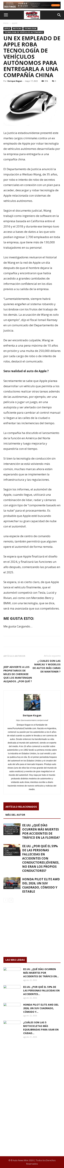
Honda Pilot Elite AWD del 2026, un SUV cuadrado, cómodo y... (41, 1008)
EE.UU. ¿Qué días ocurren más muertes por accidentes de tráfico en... (41, 973)
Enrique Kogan (15, 81)
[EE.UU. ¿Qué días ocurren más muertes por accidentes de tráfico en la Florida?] (11, 973)
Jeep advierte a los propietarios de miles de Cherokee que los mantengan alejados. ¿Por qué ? (17, 674)
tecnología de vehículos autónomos (23, 32)
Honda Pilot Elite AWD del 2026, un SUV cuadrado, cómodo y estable (41, 885)
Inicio (6, 23)
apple (14, 23)
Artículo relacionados (21, 806)
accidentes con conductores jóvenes (11, 851)
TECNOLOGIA (30, 28)
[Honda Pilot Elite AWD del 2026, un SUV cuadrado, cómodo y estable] (11, 883)
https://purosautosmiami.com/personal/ (32, 720)
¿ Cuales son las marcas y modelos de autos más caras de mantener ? (47, 666)
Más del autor (15, 814)
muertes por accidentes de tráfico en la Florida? (11, 831)
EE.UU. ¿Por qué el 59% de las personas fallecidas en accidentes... (41, 990)
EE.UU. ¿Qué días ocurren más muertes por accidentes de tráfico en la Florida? (41, 831)
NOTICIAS (17, 28)
